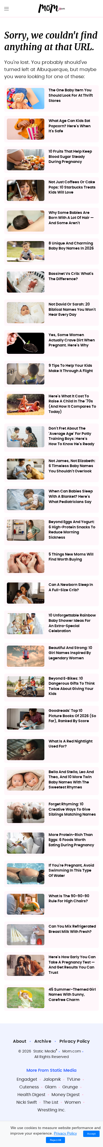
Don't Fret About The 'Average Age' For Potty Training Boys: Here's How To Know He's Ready (71, 436)
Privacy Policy (74, 1041)
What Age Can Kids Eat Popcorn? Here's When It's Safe (70, 126)
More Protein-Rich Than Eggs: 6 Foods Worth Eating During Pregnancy (71, 840)
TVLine (73, 1079)
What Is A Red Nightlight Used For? (70, 744)
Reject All (55, 1140)
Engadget (27, 1079)
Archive (42, 1041)
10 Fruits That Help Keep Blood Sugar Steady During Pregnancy (70, 157)
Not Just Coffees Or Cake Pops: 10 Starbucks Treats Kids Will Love (72, 187)
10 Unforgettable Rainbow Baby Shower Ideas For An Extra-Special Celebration (72, 623)
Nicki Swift (26, 1102)
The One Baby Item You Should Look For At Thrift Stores (71, 95)
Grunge (70, 1087)
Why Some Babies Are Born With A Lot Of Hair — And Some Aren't (71, 218)
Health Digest (31, 1095)
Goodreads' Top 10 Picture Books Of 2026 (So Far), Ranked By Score (72, 716)
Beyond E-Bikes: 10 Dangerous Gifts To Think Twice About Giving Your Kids (72, 686)
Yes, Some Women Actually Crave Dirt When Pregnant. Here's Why (72, 340)
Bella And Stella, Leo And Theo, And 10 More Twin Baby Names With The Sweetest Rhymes (71, 779)
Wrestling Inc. (51, 1110)
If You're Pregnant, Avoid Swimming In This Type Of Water (71, 871)
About (19, 1041)
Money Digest (66, 1095)
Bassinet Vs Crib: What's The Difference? (71, 276)
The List (50, 1102)
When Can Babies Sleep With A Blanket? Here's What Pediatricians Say (71, 497)
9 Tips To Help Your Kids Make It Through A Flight (71, 368)
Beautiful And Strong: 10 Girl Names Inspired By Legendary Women (70, 653)
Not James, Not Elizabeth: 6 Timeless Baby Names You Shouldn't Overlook (72, 466)
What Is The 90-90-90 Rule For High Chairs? (69, 898)
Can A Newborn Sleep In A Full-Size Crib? (71, 587)
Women (72, 1102)
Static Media (44, 1051)
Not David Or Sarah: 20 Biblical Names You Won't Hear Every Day (72, 310)
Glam (50, 1087)
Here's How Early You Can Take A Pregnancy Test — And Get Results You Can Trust (72, 965)
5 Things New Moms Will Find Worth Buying (71, 557)
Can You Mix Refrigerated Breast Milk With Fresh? (72, 929)
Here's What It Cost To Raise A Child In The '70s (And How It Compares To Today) (72, 404)
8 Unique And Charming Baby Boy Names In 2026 (71, 246)
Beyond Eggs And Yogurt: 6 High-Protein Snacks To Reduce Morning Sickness (72, 529)
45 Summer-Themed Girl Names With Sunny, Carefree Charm (72, 995)
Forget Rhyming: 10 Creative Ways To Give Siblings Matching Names (72, 809)
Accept (91, 1133)
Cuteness (29, 1087)
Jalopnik (52, 1079)
